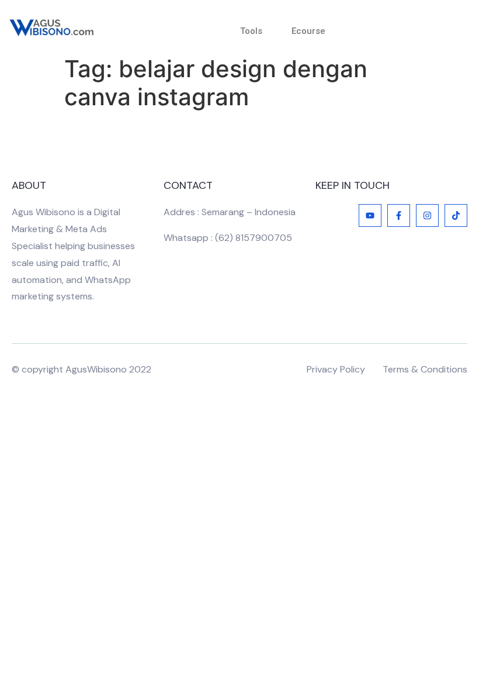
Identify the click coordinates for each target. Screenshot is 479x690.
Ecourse (308, 31)
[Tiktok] (456, 215)
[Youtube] (370, 215)
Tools (251, 31)
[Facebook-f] (398, 215)
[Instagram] (427, 215)
